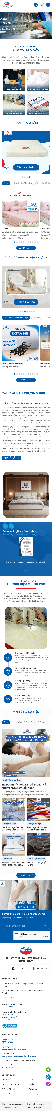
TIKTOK (20, 968)
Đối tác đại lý (34, 1089)
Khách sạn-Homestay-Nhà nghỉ (16, 318)
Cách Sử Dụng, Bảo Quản (36, 859)
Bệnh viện (37, 318)
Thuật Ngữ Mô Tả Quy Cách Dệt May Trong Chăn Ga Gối (37, 828)
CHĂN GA (26, 122)
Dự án (31, 1080)
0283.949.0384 (8, 1007)
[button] (23, 40)
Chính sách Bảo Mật (34, 1108)
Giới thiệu (5, 1080)
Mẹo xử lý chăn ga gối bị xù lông (37, 863)
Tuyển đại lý (33, 1094)
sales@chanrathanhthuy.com (14, 1049)
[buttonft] (44, 926)
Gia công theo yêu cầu (11, 1084)
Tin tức (5, 859)
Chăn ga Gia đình (8, 1089)
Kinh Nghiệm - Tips (9, 824)
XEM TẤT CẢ (9, 458)
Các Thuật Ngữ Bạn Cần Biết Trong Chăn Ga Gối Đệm (12, 828)
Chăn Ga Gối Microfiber (23, 183)
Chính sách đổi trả (9, 1108)
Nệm (10, 859)
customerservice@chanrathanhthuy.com (19, 1056)
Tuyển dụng (33, 1084)
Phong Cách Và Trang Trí (23, 722)
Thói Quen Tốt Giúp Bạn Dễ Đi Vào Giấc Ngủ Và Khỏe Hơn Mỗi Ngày (24, 786)
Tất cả (6, 183)
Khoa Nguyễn (7, 1067)
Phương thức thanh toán (12, 1104)
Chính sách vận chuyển (36, 1104)
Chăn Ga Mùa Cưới (12, 780)
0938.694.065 (8, 1020)
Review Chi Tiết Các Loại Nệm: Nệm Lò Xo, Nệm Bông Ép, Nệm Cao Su (13, 863)
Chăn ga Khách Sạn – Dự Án (13, 1094)
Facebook (42, 968)
